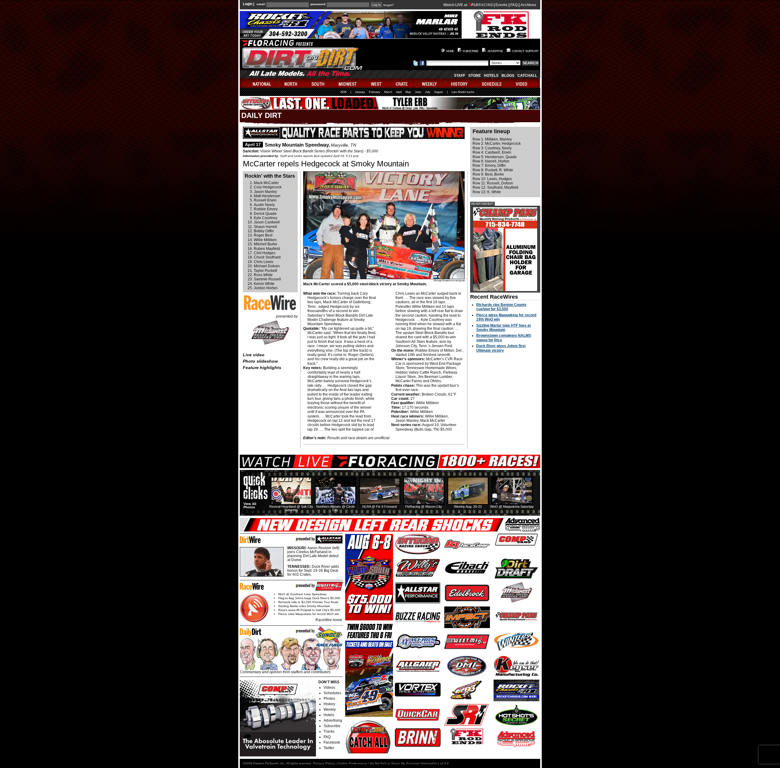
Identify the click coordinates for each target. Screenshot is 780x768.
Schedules (332, 693)
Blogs (508, 75)
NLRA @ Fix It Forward (379, 506)
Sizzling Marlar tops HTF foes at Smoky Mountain (503, 327)
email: (261, 4)
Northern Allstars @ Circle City (335, 508)
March (388, 92)
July (427, 92)
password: (318, 4)
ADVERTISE (495, 51)
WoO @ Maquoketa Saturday (512, 506)
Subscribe (332, 726)
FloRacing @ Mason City (423, 506)
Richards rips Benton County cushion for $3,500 (501, 307)
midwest (348, 83)
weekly (430, 83)
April (399, 92)
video (525, 83)
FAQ (514, 5)
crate (402, 83)
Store (474, 75)
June (418, 92)
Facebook (332, 742)
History (329, 704)
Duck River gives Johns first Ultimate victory (501, 348)
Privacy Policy (324, 763)
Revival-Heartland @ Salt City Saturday (291, 508)
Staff (459, 75)
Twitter (329, 748)
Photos (329, 698)
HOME (450, 51)
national (259, 83)
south (318, 83)
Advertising (333, 720)
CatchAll (527, 75)
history (460, 83)
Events (501, 5)
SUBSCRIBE (470, 51)
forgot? (388, 5)
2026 (343, 92)
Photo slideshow (260, 361)
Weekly (330, 709)
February (374, 92)
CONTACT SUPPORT (525, 51)
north (291, 83)
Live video (253, 354)
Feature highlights (262, 367)
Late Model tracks (463, 92)
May (408, 92)
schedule (492, 83)
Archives (528, 5)
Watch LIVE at (455, 5)
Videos (329, 687)
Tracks (329, 731)
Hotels (491, 75)
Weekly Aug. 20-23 (468, 506)
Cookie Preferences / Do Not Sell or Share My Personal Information (387, 763)
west (376, 83)
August (438, 92)
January (360, 92)
